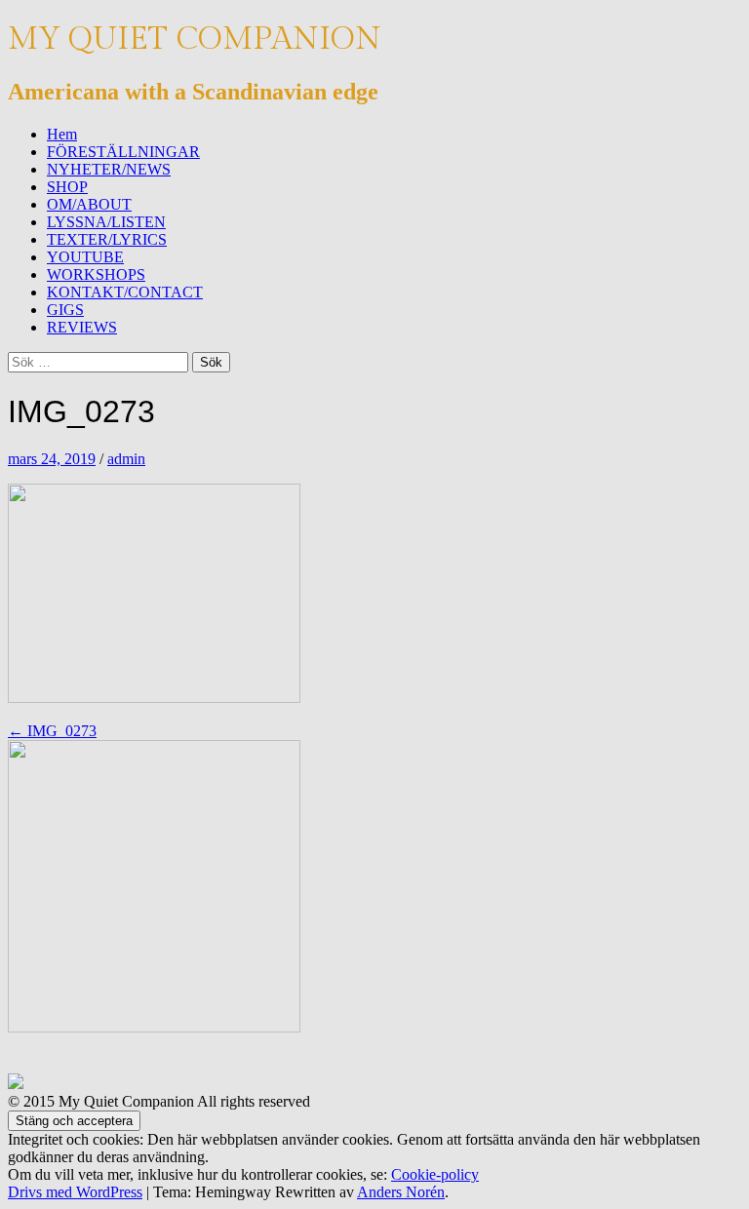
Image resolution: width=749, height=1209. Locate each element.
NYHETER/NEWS (109, 169)
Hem (62, 134)
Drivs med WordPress (75, 1192)
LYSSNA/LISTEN (106, 222)
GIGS (65, 309)
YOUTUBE (85, 257)
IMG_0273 (52, 730)
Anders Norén (401, 1192)
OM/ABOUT (89, 204)
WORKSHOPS (96, 274)
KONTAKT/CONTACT (125, 292)
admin (126, 458)
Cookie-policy (435, 1174)
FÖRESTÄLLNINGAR (123, 151)
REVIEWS (82, 327)
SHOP (67, 186)
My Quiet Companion (194, 39)
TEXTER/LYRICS (107, 239)
